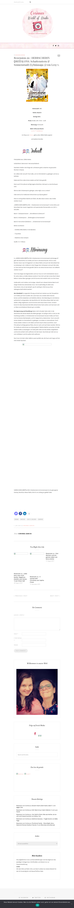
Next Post (54, 596)
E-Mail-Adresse (18, 639)
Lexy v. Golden (31, 519)
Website (16, 645)
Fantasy (22, 519)
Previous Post (21, 596)
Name (16, 634)
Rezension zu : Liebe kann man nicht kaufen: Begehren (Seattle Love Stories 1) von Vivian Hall (20, 577)
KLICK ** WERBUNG (37, 131)
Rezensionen (20, 55)
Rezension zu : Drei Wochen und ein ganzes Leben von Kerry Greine (52, 556)
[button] (16, 513)
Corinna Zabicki (28, 525)
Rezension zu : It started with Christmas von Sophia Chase (37, 579)
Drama (16, 519)
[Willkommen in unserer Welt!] (37, 714)
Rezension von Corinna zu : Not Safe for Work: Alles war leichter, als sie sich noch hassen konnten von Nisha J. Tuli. (36, 815)
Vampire (40, 519)
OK (37, 905)
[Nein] (72, 904)
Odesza (31, 135)
